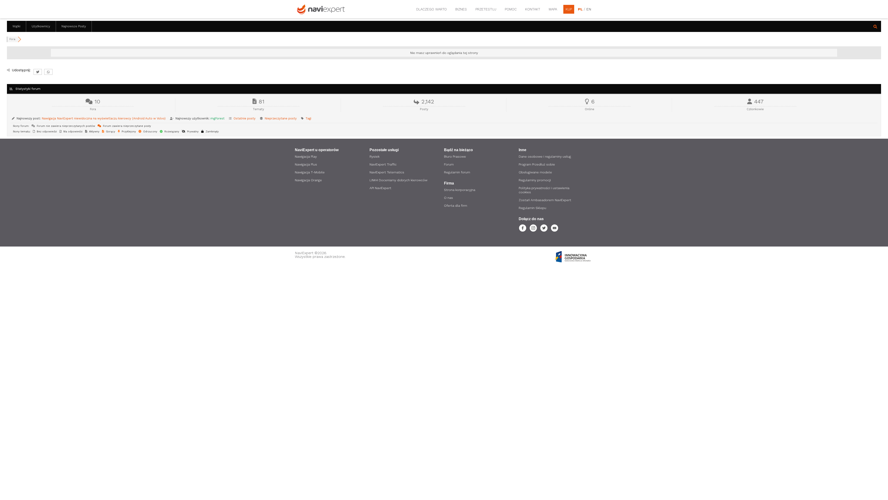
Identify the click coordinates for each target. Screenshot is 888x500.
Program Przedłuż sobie (537, 164)
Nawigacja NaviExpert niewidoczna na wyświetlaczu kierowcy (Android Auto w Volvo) (104, 118)
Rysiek (374, 156)
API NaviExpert (380, 188)
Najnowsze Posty (74, 26)
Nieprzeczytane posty (281, 118)
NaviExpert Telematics (387, 172)
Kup (569, 9)
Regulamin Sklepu (532, 208)
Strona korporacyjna (459, 190)
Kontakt (532, 9)
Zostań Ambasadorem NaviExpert (545, 200)
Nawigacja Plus (306, 164)
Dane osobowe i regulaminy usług (545, 156)
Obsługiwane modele (535, 172)
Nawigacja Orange (308, 180)
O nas (448, 198)
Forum (449, 164)
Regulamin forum (457, 172)
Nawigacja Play (306, 156)
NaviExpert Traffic (383, 164)
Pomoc (511, 9)
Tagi (308, 118)
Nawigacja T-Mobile (310, 172)
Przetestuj (485, 9)
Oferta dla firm (455, 205)
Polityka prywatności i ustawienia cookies (544, 190)
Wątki (16, 26)
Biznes (461, 9)
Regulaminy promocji (535, 180)
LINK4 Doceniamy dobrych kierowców (398, 180)
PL (580, 9)
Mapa (553, 9)
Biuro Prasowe (455, 156)
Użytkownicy (41, 26)
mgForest (217, 118)
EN (588, 9)
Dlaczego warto (431, 9)
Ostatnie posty (245, 118)
